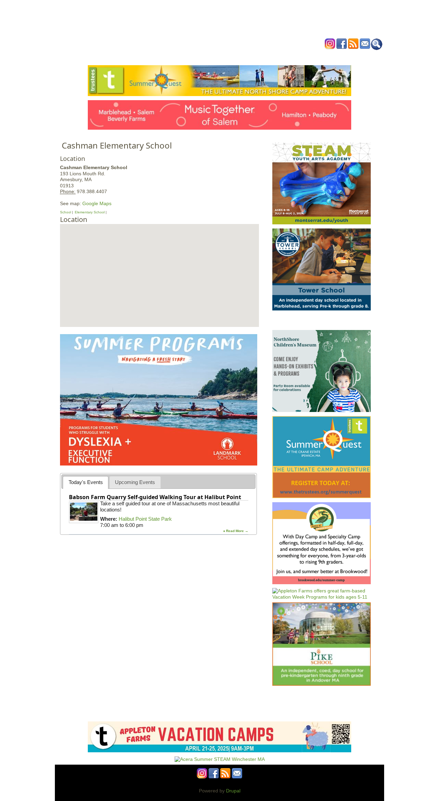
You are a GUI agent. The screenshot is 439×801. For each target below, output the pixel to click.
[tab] (85, 482)
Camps (233, 56)
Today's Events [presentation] (86, 482)
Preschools (207, 56)
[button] (159, 267)
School (65, 212)
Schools (178, 56)
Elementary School (90, 212)
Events (154, 56)
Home (134, 56)
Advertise (298, 56)
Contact (324, 56)
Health (254, 56)
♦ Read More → (235, 531)
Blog (275, 56)
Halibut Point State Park (145, 519)
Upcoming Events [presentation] (135, 482)
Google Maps (96, 203)
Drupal (233, 790)
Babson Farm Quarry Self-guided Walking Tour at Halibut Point (155, 497)
